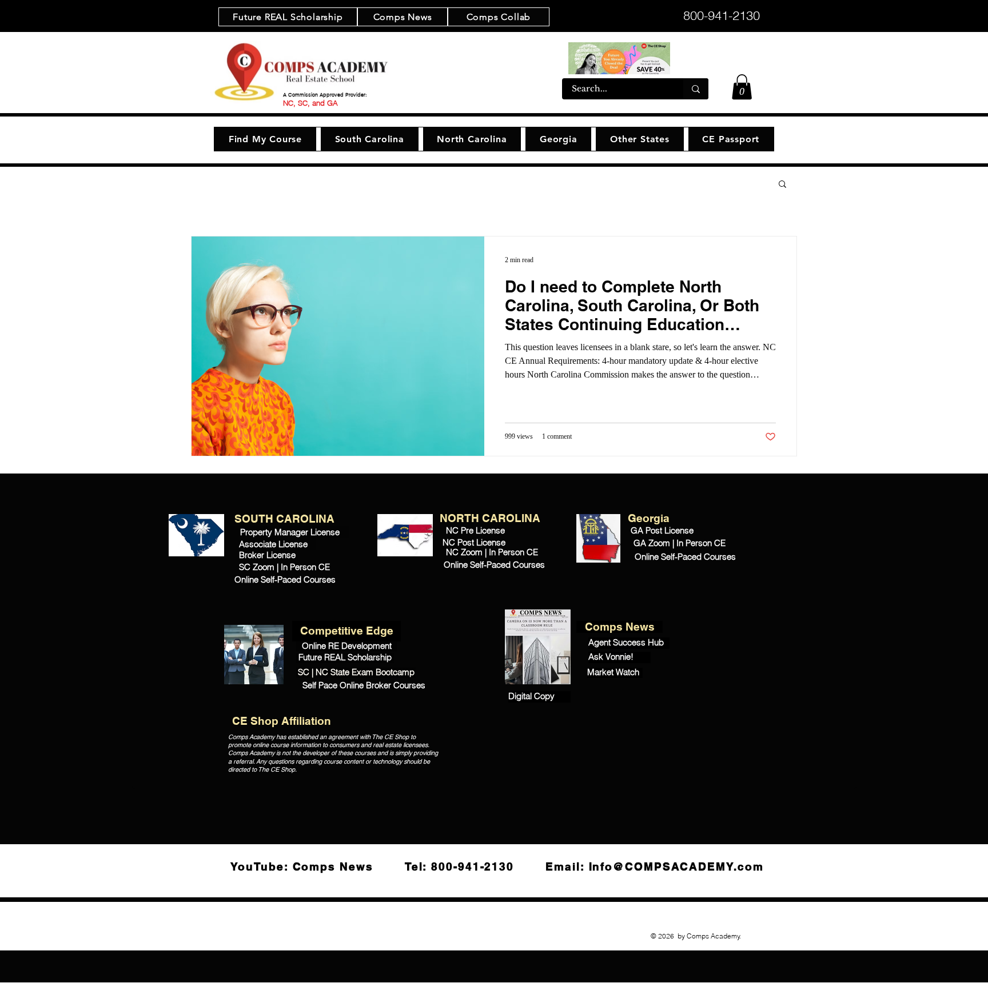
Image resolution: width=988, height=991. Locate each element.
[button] (741, 86)
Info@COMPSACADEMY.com (676, 866)
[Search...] (695, 88)
